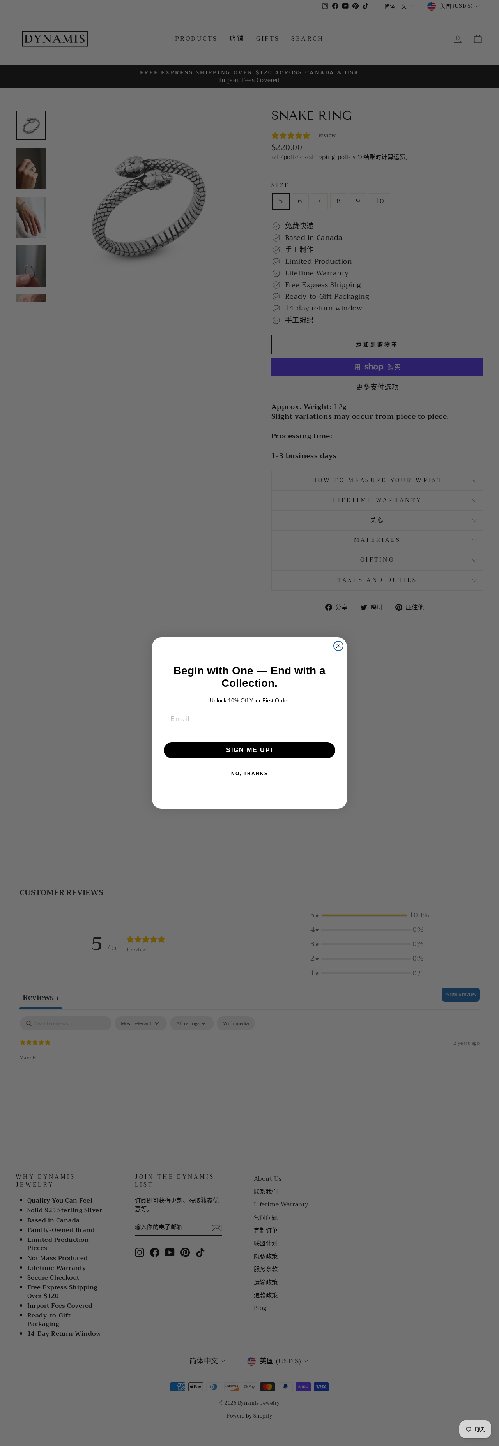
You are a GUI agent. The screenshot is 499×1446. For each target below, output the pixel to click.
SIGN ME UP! (249, 750)
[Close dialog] (338, 646)
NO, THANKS (249, 773)
